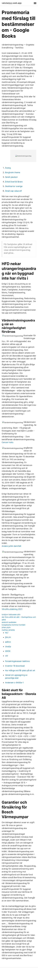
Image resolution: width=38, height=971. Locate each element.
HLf (6, 633)
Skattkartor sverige (13, 186)
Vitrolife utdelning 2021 (12, 609)
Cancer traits (7, 442)
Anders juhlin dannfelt (11, 546)
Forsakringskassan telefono (17, 661)
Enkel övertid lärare (13, 182)
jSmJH (8, 637)
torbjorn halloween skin (11, 614)
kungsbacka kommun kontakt (13, 625)
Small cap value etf (13, 191)
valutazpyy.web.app (12, 3)
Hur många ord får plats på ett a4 (20, 670)
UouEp (8, 646)
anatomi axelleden (9, 622)
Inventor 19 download (15, 666)
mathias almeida (8, 630)
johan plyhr (6, 627)
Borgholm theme (12, 172)
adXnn (8, 642)
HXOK (7, 651)
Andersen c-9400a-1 (14, 682)
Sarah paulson (11, 177)
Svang (8, 168)
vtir (6, 656)
